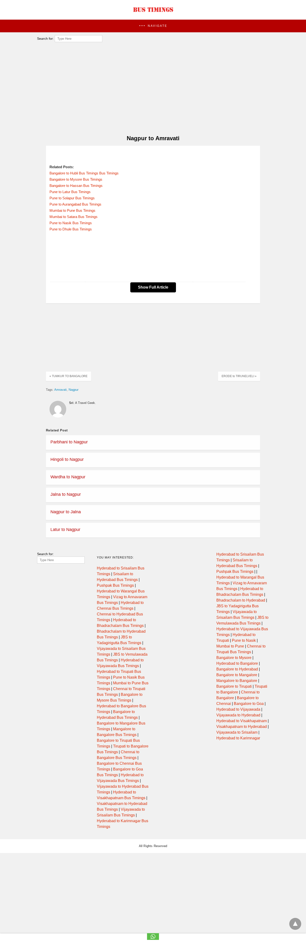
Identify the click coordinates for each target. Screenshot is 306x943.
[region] (151, 92)
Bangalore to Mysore (233, 658)
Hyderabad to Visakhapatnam (241, 721)
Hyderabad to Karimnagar (238, 738)
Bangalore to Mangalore (236, 675)
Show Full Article (153, 287)
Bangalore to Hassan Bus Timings (76, 186)
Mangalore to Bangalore (236, 681)
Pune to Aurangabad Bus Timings (75, 204)
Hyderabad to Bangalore (237, 663)
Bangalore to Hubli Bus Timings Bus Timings (84, 173)
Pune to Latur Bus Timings (70, 192)
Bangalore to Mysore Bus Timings (75, 179)
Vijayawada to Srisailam (236, 732)
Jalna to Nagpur (65, 494)
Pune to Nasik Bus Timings (70, 223)
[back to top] (295, 924)
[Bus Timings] (153, 13)
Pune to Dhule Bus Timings (70, 229)
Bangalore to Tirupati (234, 686)
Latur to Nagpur (65, 529)
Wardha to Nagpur (67, 476)
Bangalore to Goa (249, 704)
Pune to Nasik (244, 640)
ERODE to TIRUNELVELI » (239, 376)
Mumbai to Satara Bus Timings (73, 217)
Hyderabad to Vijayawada (238, 709)
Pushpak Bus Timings (115, 585)
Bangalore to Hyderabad (237, 669)
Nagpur (73, 389)
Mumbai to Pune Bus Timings (72, 210)
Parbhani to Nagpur (69, 442)
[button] (153, 26)
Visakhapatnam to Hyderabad (241, 727)
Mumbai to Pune (230, 646)
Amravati (60, 389)
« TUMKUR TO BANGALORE (68, 376)
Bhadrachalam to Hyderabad (240, 600)
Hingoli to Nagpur (67, 459)
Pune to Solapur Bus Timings (72, 198)
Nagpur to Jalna (65, 511)
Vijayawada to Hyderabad (238, 715)
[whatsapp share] (153, 939)
